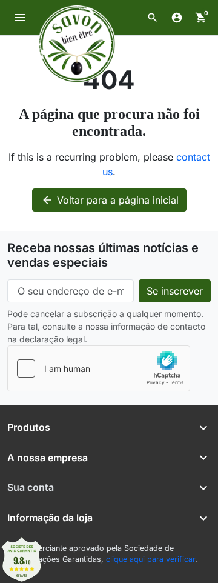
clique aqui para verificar (150, 559)
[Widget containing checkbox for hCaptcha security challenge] (98, 368)
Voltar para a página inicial (110, 200)
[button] (152, 17)
